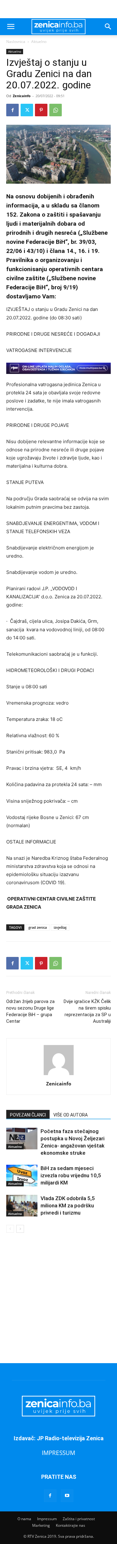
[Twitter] (27, 110)
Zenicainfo (22, 95)
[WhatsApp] (55, 110)
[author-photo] (59, 1075)
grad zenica (37, 927)
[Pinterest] (41, 110)
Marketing (41, 1525)
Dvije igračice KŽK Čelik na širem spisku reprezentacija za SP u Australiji (87, 1011)
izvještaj (60, 927)
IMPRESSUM (58, 1453)
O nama (24, 1518)
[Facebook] (12, 110)
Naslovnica (15, 41)
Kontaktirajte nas (70, 1525)
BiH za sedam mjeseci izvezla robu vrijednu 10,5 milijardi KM (71, 1175)
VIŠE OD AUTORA (70, 1114)
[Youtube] (67, 1495)
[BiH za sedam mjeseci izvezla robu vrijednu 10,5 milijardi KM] (21, 1175)
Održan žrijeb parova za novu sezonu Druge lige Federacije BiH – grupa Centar (30, 1011)
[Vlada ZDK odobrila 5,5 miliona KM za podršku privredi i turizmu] (21, 1205)
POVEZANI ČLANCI (28, 1114)
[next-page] (20, 1229)
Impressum (47, 1518)
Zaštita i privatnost (79, 1518)
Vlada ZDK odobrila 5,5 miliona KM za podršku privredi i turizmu (68, 1205)
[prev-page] (10, 1229)
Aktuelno (38, 41)
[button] (11, 26)
